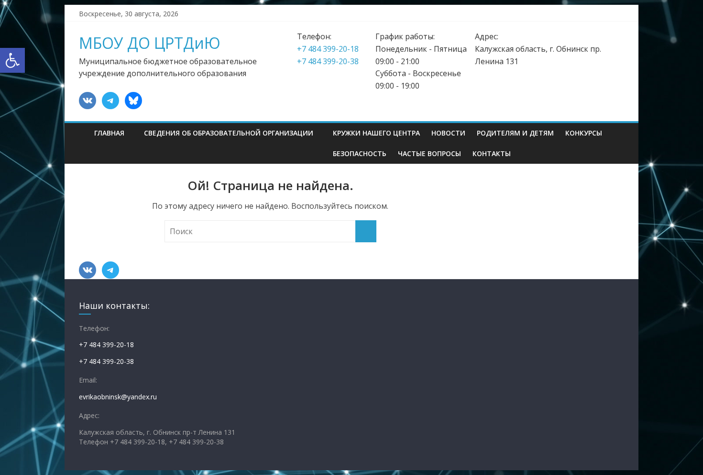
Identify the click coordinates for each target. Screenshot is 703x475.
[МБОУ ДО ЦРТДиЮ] (83, 126)
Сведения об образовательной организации (228, 132)
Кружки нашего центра (376, 132)
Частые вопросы (429, 153)
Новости (448, 132)
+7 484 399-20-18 (328, 49)
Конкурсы (583, 132)
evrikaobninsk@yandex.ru (118, 396)
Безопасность (359, 153)
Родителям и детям (515, 132)
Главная (109, 132)
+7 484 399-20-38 (328, 61)
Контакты (491, 153)
